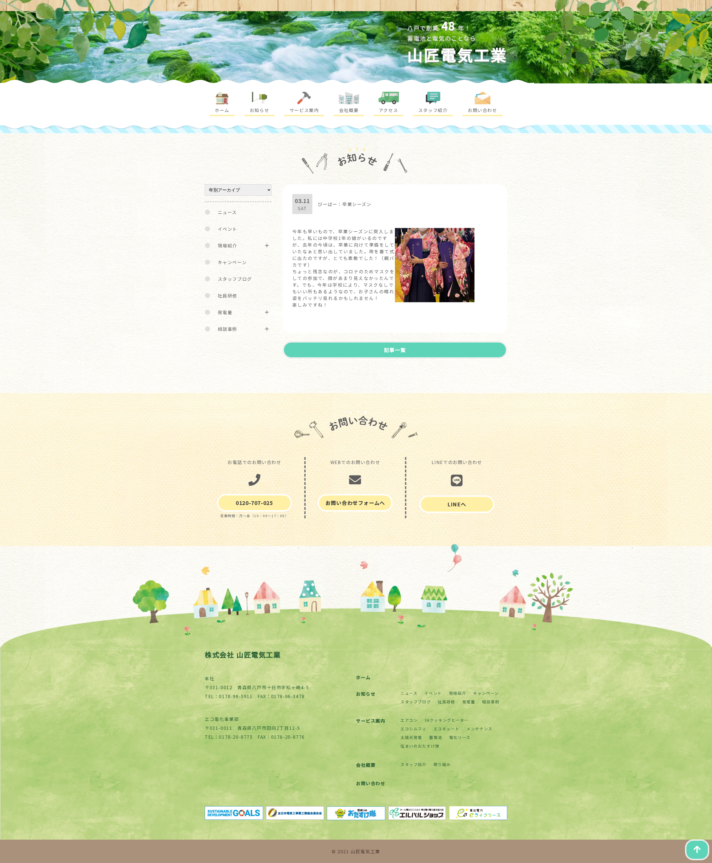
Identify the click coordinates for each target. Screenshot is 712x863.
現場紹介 (227, 245)
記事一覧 (395, 349)
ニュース (227, 212)
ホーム (363, 677)
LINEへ (457, 504)
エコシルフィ (413, 728)
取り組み (442, 764)
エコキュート (447, 728)
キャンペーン (232, 262)
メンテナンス (479, 728)
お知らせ (365, 693)
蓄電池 (435, 737)
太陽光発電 (411, 737)
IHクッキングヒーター (447, 720)
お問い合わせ (370, 783)
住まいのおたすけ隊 (419, 746)
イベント (227, 228)
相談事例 (227, 329)
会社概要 (365, 765)
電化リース (460, 737)
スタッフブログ (235, 279)
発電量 (225, 312)
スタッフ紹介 (413, 764)
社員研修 (227, 295)
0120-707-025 (254, 502)
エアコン (409, 720)
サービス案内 (370, 720)
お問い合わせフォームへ (355, 502)
